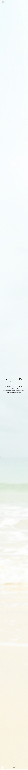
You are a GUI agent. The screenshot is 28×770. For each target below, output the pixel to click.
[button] (14, 767)
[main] (14, 385)
